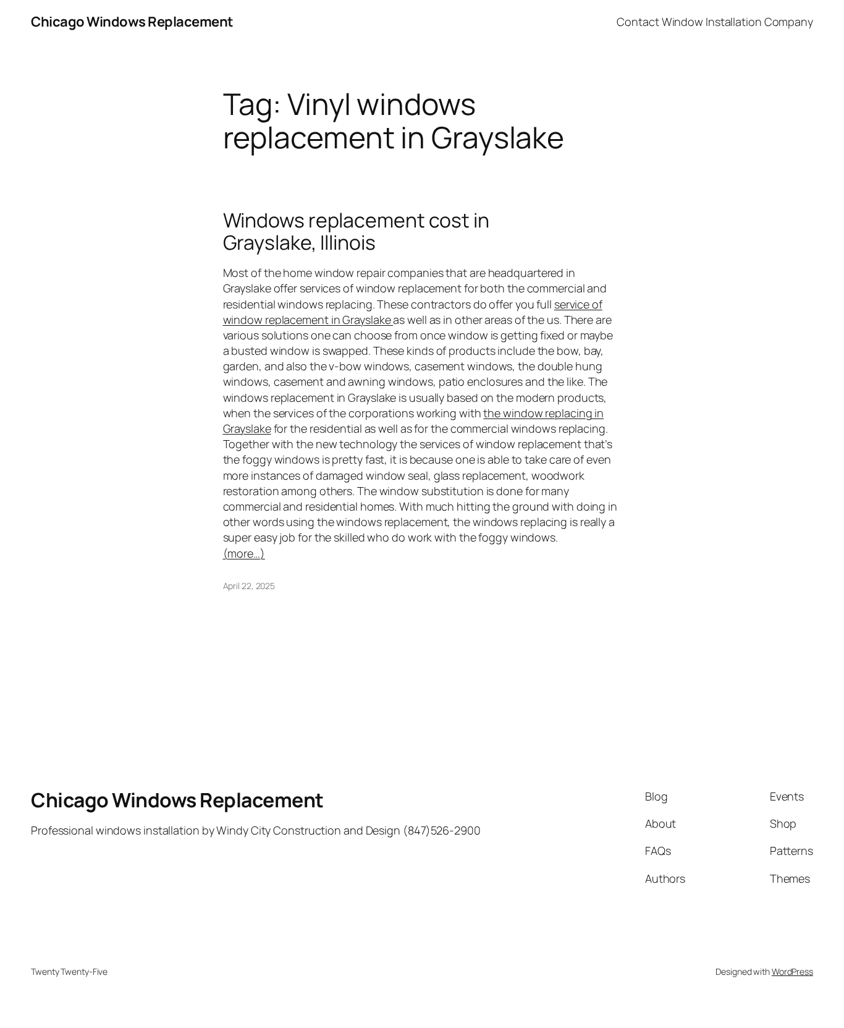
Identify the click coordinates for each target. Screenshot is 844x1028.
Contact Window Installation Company (715, 21)
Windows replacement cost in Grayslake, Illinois (356, 231)
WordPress (792, 971)
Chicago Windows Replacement (132, 21)
